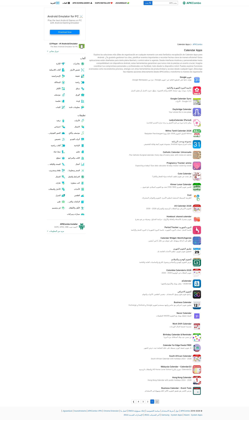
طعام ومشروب (55, 170)
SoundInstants (80, 411)
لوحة (78, 101)
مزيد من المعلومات (56, 231)
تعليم (78, 152)
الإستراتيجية (56, 76)
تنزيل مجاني (54, 51)
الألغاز (58, 88)
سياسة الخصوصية (153, 411)
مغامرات (76, 63)
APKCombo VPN (95, 411)
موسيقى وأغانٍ (74, 133)
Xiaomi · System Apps (193, 415)
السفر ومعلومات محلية (73, 170)
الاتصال (77, 127)
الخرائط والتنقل (74, 176)
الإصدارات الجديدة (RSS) (133, 415)
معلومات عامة (74, 107)
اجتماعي (57, 127)
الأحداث (77, 189)
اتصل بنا (123, 411)
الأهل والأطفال (74, 208)
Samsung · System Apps (171, 415)
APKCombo (197, 44)
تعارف (58, 183)
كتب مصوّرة (75, 183)
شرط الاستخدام (168, 411)
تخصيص (58, 139)
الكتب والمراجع (74, 158)
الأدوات (77, 120)
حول (177, 411)
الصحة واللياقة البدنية (54, 164)
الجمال (58, 176)
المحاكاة (57, 82)
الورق (78, 95)
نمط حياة (57, 152)
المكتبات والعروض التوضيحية (73, 201)
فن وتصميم (56, 208)
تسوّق (58, 158)
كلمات (58, 107)
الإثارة (58, 63)
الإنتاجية (77, 145)
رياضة (77, 82)
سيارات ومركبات (73, 214)
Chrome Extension (111, 411)
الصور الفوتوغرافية (54, 133)
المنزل (58, 195)
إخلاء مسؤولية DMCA (136, 411)
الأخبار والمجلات (55, 189)
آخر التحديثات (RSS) (152, 415)
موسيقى (57, 95)
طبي (59, 201)
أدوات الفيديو (75, 139)
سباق (78, 88)
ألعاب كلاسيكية (55, 70)
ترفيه (59, 120)
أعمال (77, 164)
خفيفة (77, 76)
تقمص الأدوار (75, 70)
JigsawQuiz (67, 411)
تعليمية (58, 101)
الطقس (77, 195)
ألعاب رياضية (56, 145)
